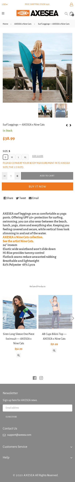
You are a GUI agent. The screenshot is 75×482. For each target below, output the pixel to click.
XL (25, 157)
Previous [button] (3, 318)
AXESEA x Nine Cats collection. (23, 237)
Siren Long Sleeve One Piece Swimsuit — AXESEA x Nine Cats (18, 339)
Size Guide (37, 156)
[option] (45, 111)
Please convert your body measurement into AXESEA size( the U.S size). (36, 165)
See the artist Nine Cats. (18, 241)
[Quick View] (18, 355)
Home (5, 24)
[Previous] (67, 125)
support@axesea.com (19, 434)
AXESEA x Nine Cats (22, 24)
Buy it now (37, 186)
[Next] (70, 125)
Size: (6, 151)
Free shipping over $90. (37, 4)
